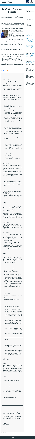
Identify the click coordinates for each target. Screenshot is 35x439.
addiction (30, 31)
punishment (31, 44)
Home (1, 4)
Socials (14, 4)
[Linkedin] (5, 70)
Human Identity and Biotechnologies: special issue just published (30, 23)
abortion (27, 31)
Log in (33, 437)
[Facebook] (3, 70)
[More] (7, 70)
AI (31, 31)
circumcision (27, 34)
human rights (31, 39)
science (33, 46)
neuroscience (32, 42)
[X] (1, 70)
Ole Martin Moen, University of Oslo (10, 13)
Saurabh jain (4, 423)
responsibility (28, 46)
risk (31, 46)
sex (26, 47)
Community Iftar (28, 27)
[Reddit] (2, 70)
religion (28, 45)
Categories (27, 10)
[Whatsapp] (6, 70)
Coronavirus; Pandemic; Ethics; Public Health (30, 36)
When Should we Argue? (29, 25)
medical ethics (29, 41)
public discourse (31, 43)
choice (31, 33)
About (4, 4)
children (28, 33)
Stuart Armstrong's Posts (31, 47)
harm (28, 39)
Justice (27, 40)
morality (32, 41)
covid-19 (32, 36)
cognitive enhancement (31, 34)
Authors (7, 4)
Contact (10, 4)
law (30, 40)
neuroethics (28, 42)
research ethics (31, 45)
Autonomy (28, 32)
